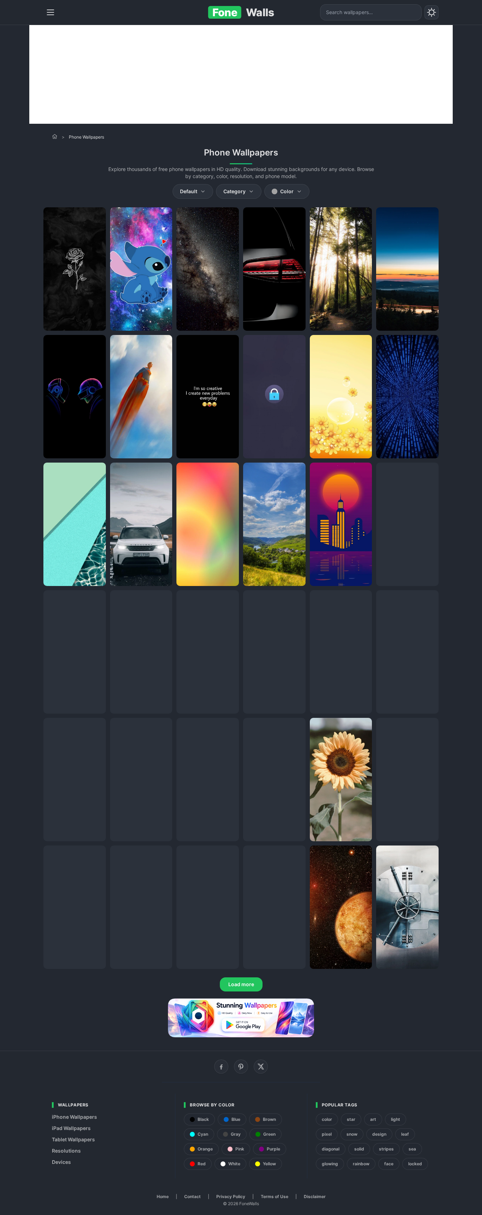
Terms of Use (274, 1196)
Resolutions (66, 1151)
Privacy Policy (230, 1196)
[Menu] (50, 12)
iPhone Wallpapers (74, 1117)
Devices (61, 1162)
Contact (192, 1196)
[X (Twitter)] (261, 1067)
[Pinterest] (241, 1067)
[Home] (55, 136)
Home (163, 1196)
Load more (241, 984)
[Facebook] (221, 1067)
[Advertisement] (241, 74)
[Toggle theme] (431, 12)
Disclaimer (315, 1196)
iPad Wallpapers (71, 1128)
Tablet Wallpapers (73, 1139)
